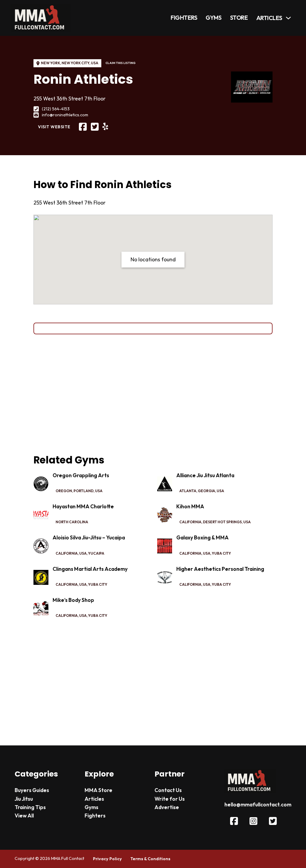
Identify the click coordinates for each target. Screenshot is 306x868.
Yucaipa (96, 553)
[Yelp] (105, 126)
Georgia (206, 491)
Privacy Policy (107, 858)
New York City (75, 63)
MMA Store (98, 790)
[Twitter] (95, 127)
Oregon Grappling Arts (81, 475)
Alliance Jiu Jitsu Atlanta (205, 475)
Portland (84, 491)
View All (24, 815)
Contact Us (168, 790)
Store (239, 17)
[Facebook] (83, 127)
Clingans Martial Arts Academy (90, 569)
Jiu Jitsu (24, 799)
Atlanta (187, 491)
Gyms (213, 17)
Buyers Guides (32, 790)
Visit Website (54, 126)
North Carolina (72, 522)
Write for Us (169, 799)
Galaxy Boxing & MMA (202, 537)
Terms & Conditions (150, 858)
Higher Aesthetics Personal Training (220, 569)
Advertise (166, 807)
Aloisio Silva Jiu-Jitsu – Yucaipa (89, 537)
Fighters (184, 17)
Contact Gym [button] (153, 328)
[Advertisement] (153, 394)
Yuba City (221, 553)
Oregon (64, 491)
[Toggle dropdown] (288, 18)
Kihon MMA (190, 506)
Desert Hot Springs (222, 522)
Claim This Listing (120, 63)
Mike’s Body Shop (73, 600)
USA (94, 63)
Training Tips (30, 807)
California (190, 522)
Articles (269, 18)
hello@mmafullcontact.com (257, 804)
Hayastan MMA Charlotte (83, 506)
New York (50, 63)
